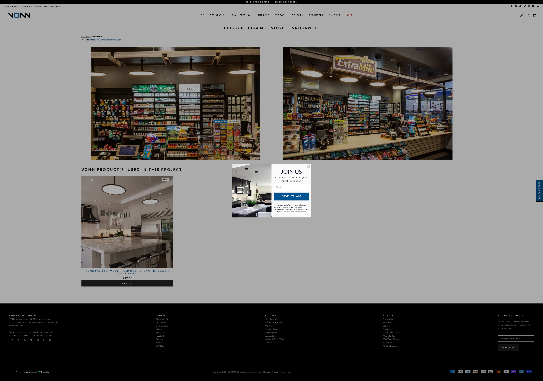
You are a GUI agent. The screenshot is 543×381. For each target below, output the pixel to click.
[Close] (308, 166)
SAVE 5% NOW (291, 196)
